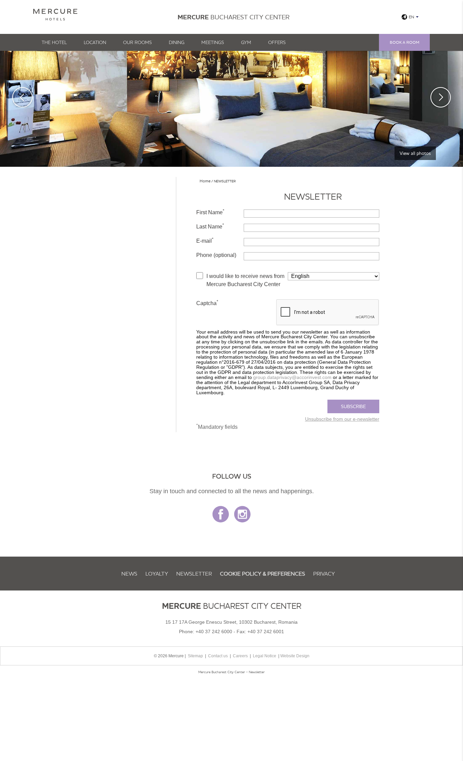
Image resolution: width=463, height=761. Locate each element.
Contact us (218, 656)
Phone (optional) (216, 255)
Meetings (212, 42)
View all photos (415, 153)
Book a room (404, 42)
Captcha (207, 302)
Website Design (294, 656)
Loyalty (156, 573)
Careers (240, 656)
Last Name (210, 226)
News (129, 573)
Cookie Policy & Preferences (262, 573)
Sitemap (195, 656)
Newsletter (194, 573)
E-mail (205, 240)
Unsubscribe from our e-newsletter (342, 419)
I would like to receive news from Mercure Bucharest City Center (245, 280)
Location (95, 42)
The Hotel (54, 42)
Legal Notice (264, 656)
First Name (210, 211)
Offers (277, 42)
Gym (246, 42)
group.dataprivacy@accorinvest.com (292, 377)
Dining (176, 42)
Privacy (324, 573)
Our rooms (137, 42)
